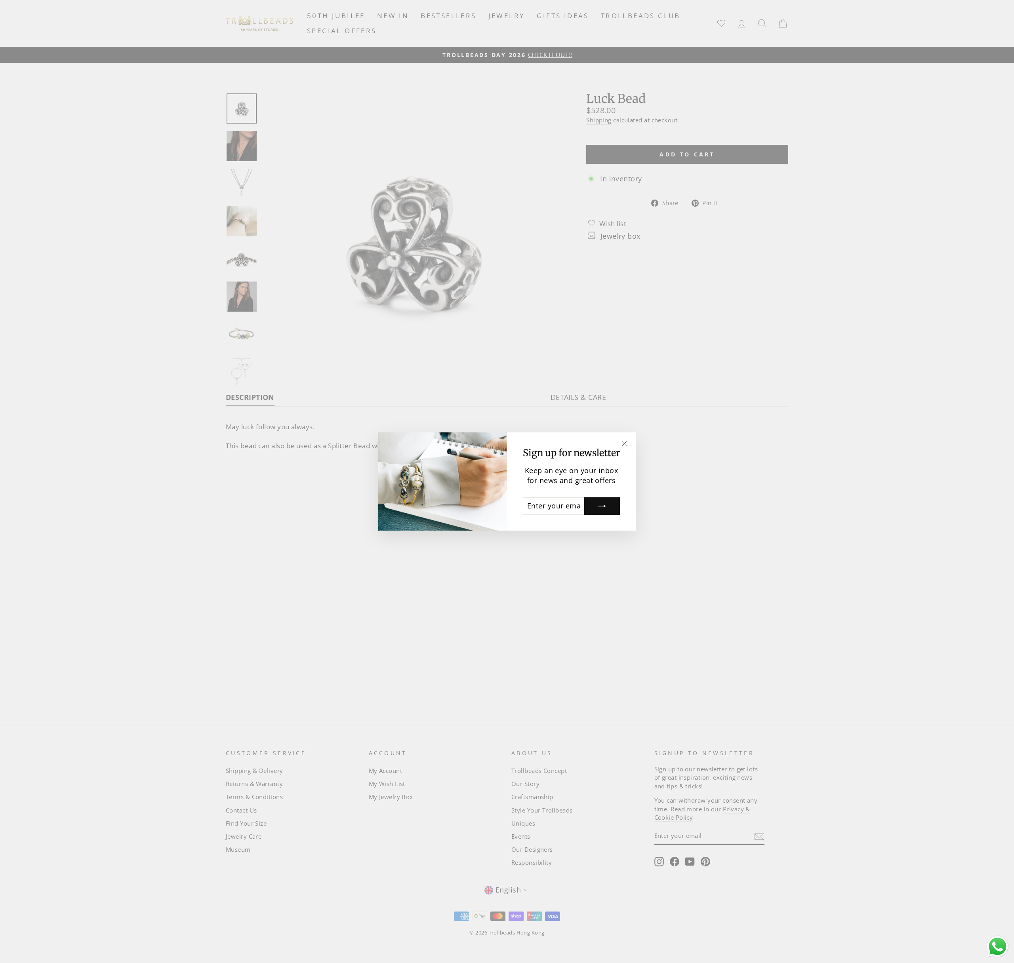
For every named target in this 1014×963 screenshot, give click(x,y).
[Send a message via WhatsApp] (997, 946)
